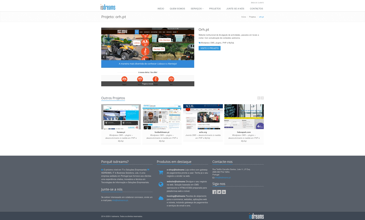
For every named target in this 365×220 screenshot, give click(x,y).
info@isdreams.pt (120, 200)
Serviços (196, 8)
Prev (258, 98)
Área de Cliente (257, 3)
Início (161, 8)
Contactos (256, 8)
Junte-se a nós (235, 8)
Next (262, 98)
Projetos (215, 8)
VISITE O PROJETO (209, 48)
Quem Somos (177, 8)
